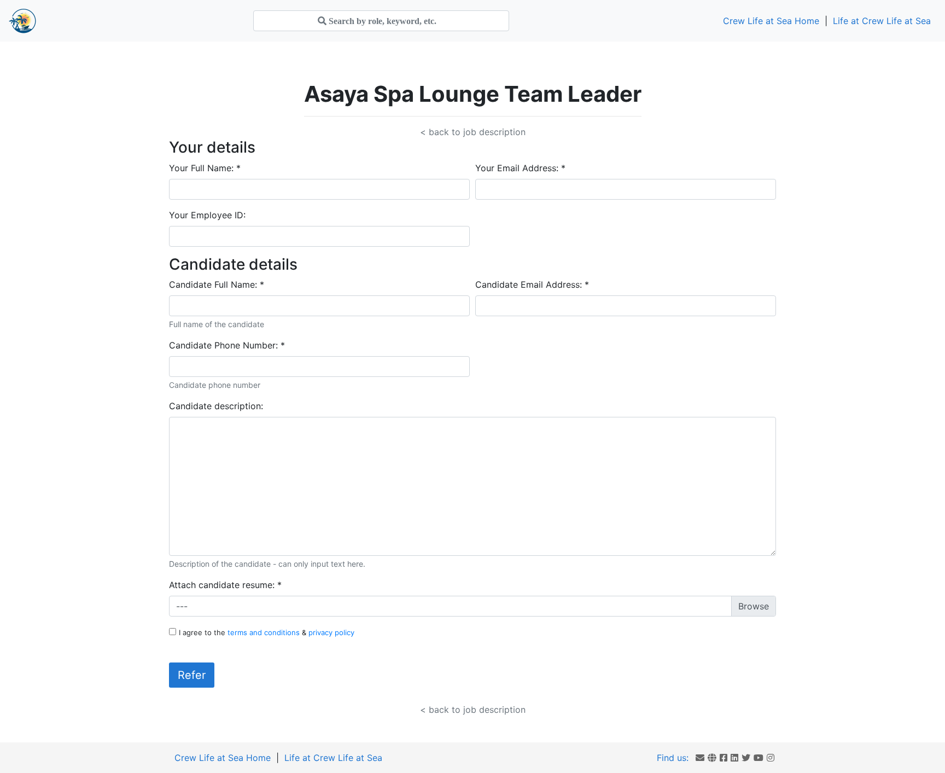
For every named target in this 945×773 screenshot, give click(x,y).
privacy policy (331, 632)
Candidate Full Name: (216, 284)
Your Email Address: (520, 167)
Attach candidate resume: (225, 584)
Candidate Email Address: (532, 284)
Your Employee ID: (207, 215)
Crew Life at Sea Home (771, 20)
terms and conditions (265, 632)
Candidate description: (216, 405)
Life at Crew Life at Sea (882, 20)
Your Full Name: (205, 167)
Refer (192, 675)
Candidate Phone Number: (227, 345)
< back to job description (473, 131)
